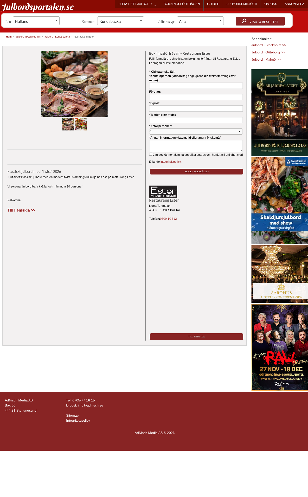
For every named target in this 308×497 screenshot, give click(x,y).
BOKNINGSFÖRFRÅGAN (182, 3)
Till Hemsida (196, 336)
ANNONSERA (294, 3)
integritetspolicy (170, 161)
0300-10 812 (168, 218)
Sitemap (72, 415)
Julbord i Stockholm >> (268, 45)
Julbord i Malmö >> (266, 59)
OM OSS (270, 3)
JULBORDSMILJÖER (242, 3)
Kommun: (89, 22)
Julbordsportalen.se (37, 6)
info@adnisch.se (90, 405)
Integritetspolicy (78, 420)
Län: (9, 22)
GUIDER (213, 3)
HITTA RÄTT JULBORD (135, 3)
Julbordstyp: (167, 22)
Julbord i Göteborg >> (268, 52)
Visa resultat (262, 22)
